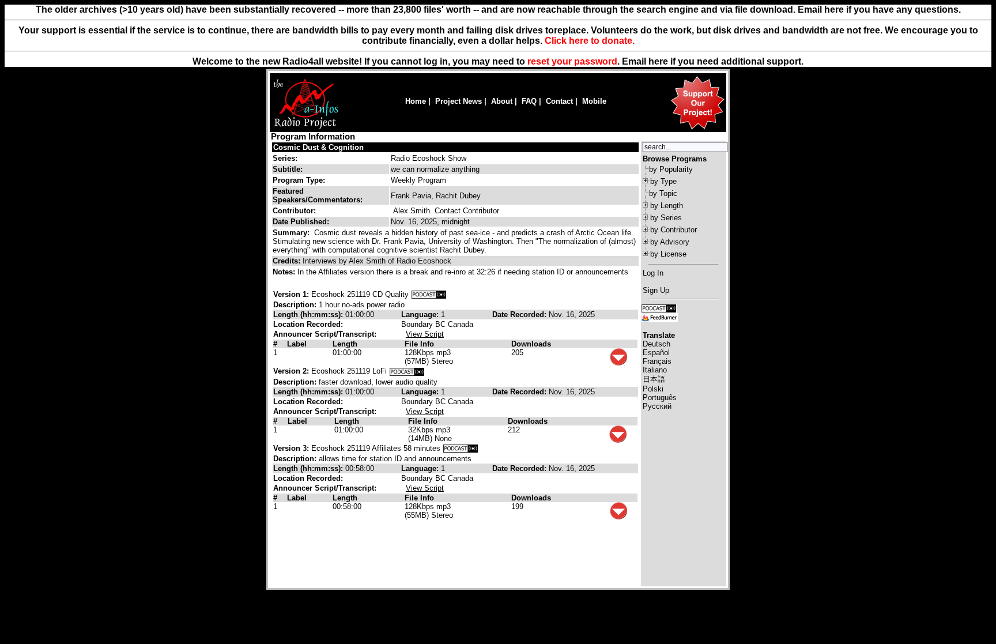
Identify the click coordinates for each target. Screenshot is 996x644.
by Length (666, 205)
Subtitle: (288, 169)
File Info (419, 344)
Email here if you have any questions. (879, 9)
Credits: (288, 261)
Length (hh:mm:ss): (309, 314)
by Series (666, 217)
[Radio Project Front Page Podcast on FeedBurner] (659, 316)
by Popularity (671, 169)
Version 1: (291, 294)
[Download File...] (618, 363)
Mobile (594, 101)
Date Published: (301, 221)
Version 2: (291, 371)
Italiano (655, 370)
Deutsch (656, 344)
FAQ (529, 101)
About (501, 101)
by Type (663, 181)
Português (660, 397)
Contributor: (294, 210)
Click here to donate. (590, 41)
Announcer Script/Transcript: (324, 334)
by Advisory (669, 242)
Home (415, 101)
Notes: (285, 272)
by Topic (663, 193)
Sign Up (656, 290)
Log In (653, 273)
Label (297, 344)
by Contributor (673, 229)
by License (668, 254)
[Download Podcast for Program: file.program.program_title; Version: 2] (407, 371)
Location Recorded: (308, 324)
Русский (657, 406)
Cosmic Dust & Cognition (318, 147)
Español (656, 352)
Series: (285, 158)
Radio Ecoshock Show (428, 158)
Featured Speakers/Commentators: (318, 195)
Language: (421, 314)
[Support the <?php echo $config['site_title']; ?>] (697, 129)
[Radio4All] (306, 128)
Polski (653, 389)
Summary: (292, 232)
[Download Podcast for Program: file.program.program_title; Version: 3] (460, 448)
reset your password (572, 61)
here (658, 61)
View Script (425, 334)
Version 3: (291, 448)
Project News (458, 101)
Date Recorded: (520, 314)
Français (657, 361)
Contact (559, 101)
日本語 (654, 379)
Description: (296, 304)
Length (345, 344)
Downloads (531, 344)
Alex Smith (411, 210)
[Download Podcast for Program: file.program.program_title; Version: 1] (429, 294)
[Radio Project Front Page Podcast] (659, 307)
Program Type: (299, 180)
